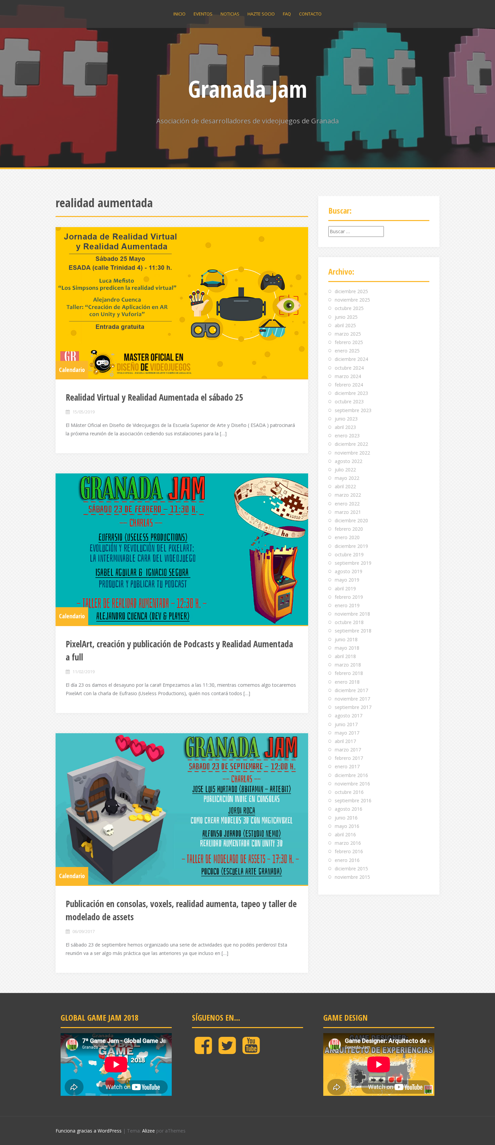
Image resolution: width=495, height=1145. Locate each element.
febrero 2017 (349, 758)
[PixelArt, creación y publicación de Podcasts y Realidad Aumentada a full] (182, 549)
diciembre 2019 (351, 546)
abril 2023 (345, 427)
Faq (287, 14)
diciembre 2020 (351, 520)
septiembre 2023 (353, 410)
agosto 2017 (348, 715)
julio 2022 (345, 469)
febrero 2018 (349, 673)
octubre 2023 (349, 401)
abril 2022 (345, 486)
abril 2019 (345, 588)
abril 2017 (345, 741)
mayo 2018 (347, 648)
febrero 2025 (349, 342)
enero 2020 (347, 537)
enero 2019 (347, 605)
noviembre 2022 (352, 453)
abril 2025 (345, 325)
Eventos (203, 14)
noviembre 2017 (352, 698)
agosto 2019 (348, 571)
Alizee (148, 1130)
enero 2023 (347, 435)
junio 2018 (346, 639)
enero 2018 (347, 682)
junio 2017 (346, 724)
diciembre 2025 (351, 291)
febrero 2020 (349, 529)
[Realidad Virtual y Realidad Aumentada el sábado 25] (182, 303)
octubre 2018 (349, 622)
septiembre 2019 (353, 563)
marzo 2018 (348, 664)
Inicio (179, 14)
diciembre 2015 (351, 868)
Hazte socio (261, 14)
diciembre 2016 (351, 775)
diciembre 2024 (351, 359)
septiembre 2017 (353, 707)
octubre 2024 (349, 368)
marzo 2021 (348, 512)
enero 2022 (347, 503)
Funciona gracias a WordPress (89, 1130)
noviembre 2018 (352, 614)
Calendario (72, 370)
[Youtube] (251, 1051)
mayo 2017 (347, 733)
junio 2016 (346, 817)
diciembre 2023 (351, 393)
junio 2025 (346, 317)
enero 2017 (347, 766)
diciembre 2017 (351, 690)
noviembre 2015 (352, 877)
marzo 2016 (348, 843)
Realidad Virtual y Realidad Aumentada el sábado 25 (154, 397)
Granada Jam (247, 88)
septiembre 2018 (353, 630)
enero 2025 (347, 350)
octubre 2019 (349, 554)
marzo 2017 (348, 749)
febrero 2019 (349, 597)
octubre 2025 (349, 308)
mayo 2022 (347, 478)
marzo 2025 (348, 334)
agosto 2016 (348, 809)
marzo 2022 (348, 495)
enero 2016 (347, 860)
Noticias (230, 14)
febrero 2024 (349, 384)
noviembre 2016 (352, 783)
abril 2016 (345, 834)
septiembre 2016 (353, 800)
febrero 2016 (349, 851)
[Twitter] (227, 1051)
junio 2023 (346, 418)
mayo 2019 (347, 580)
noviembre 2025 (352, 300)
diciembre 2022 (351, 444)
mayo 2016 (347, 826)
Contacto (310, 14)
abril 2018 (345, 656)
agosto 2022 (348, 461)
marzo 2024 (348, 376)
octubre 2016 (349, 792)
